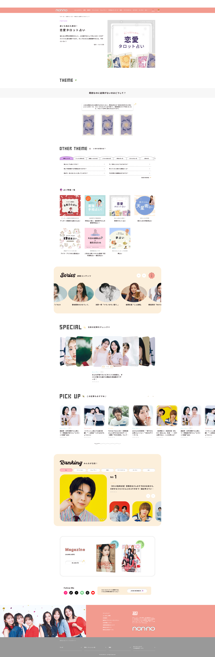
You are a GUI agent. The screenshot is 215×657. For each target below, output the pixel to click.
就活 (121, 10)
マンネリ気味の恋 (80, 158)
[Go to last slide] (139, 276)
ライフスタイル (127, 10)
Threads (87, 593)
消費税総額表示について (109, 625)
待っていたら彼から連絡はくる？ (118, 169)
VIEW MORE (145, 177)
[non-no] (61, 10)
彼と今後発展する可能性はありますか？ (75, 169)
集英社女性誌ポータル (108, 629)
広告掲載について (107, 622)
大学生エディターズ (113, 10)
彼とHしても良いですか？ (71, 164)
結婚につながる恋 (93, 158)
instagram (65, 593)
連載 (84, 10)
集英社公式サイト (107, 627)
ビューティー (103, 10)
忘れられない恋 (133, 158)
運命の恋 (146, 158)
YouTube (93, 593)
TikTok (71, 593)
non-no (143, 629)
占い (146, 10)
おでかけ (135, 10)
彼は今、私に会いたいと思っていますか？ (76, 173)
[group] (83, 498)
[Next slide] (144, 276)
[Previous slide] (103, 367)
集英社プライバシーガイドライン (111, 620)
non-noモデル (78, 10)
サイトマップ (106, 613)
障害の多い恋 (120, 158)
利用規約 (105, 618)
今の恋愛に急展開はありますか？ (118, 173)
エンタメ (141, 10)
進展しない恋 (66, 158)
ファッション (95, 10)
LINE (82, 593)
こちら (145, 622)
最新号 (89, 10)
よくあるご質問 (107, 615)
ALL (66, 470)
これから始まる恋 (106, 158)
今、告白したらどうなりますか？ (118, 164)
